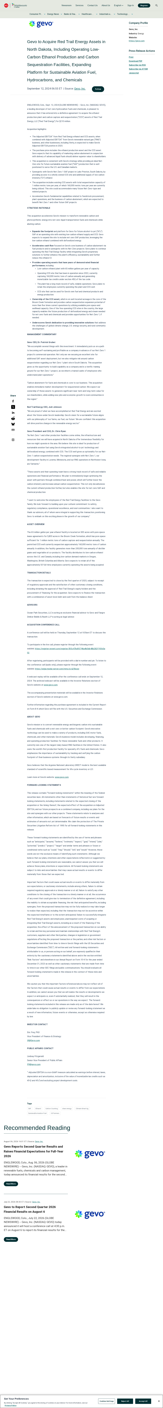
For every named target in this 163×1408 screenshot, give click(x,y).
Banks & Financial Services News (70, 14)
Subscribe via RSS (137, 65)
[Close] (159, 1401)
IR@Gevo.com (33, 1040)
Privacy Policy (10, 1405)
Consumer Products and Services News (36, 14)
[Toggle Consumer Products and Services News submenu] (44, 14)
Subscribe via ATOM (138, 69)
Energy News (53, 14)
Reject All (125, 1401)
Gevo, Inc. (80, 88)
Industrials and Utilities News (105, 14)
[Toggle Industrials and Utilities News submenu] (114, 14)
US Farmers (55, 1113)
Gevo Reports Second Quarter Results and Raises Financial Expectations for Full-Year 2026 (33, 1151)
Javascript (134, 73)
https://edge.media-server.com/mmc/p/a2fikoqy (57, 669)
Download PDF (135, 61)
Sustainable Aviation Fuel (37, 1113)
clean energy (66, 1108)
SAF (29, 1108)
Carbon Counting (51, 1108)
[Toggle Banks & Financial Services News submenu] (79, 14)
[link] (66, 5)
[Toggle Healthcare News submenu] (97, 14)
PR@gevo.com (33, 1064)
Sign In (130, 5)
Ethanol (38, 1108)
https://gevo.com (137, 41)
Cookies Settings (107, 1401)
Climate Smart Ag (82, 1108)
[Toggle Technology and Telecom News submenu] (132, 14)
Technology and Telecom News (123, 14)
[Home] (15, 5)
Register (144, 5)
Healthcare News (88, 14)
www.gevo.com (51, 685)
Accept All (143, 1401)
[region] (81, 1401)
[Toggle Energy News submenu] (61, 14)
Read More (11, 1184)
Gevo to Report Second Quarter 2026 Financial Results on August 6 (30, 1209)
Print (131, 57)
